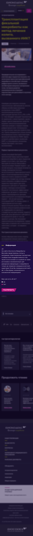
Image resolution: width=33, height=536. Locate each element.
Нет (4, 284)
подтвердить (8, 290)
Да (4, 282)
